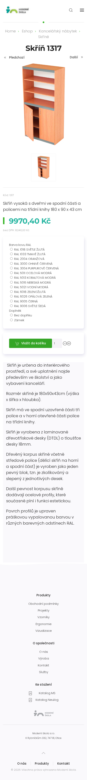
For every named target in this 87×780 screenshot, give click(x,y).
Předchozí (16, 57)
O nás (43, 652)
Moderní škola (66, 770)
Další (74, 57)
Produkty (42, 763)
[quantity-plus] (69, 343)
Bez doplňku (23, 315)
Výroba (43, 658)
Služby (43, 672)
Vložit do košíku (33, 343)
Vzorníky (43, 617)
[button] (71, 10)
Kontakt (43, 665)
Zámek (19, 320)
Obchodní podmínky (43, 604)
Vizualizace (43, 630)
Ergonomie (44, 624)
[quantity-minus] (65, 343)
